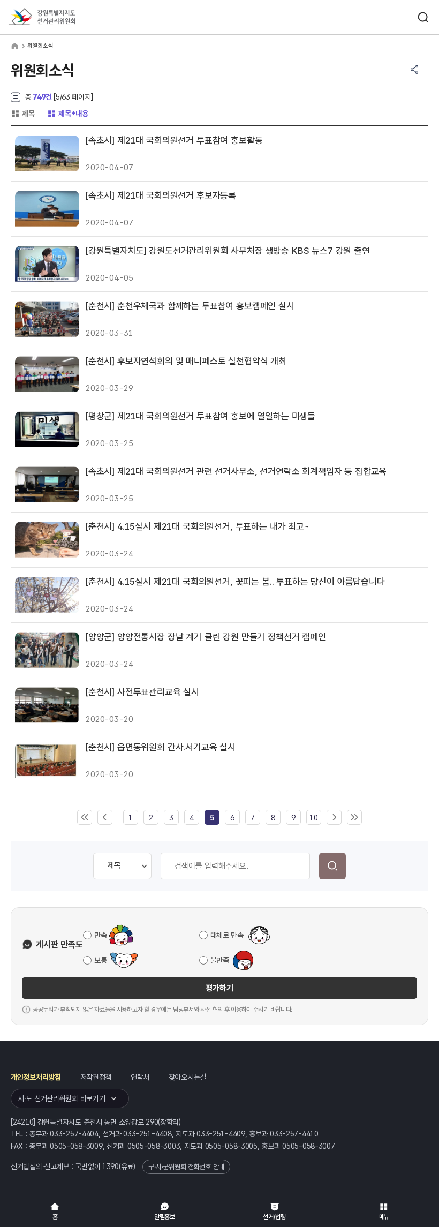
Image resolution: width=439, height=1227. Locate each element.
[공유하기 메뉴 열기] (414, 69)
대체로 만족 (227, 935)
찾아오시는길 (187, 1077)
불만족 (219, 960)
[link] (212, 818)
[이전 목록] (105, 817)
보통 (100, 960)
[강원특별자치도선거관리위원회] (61, 17)
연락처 (140, 1077)
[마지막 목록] (354, 817)
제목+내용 (67, 113)
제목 (22, 113)
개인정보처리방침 (36, 1077)
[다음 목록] (334, 817)
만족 (100, 935)
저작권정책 (96, 1077)
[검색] (332, 866)
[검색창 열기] (423, 17)
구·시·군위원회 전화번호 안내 (186, 1167)
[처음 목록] (85, 817)
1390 (110, 1166)
